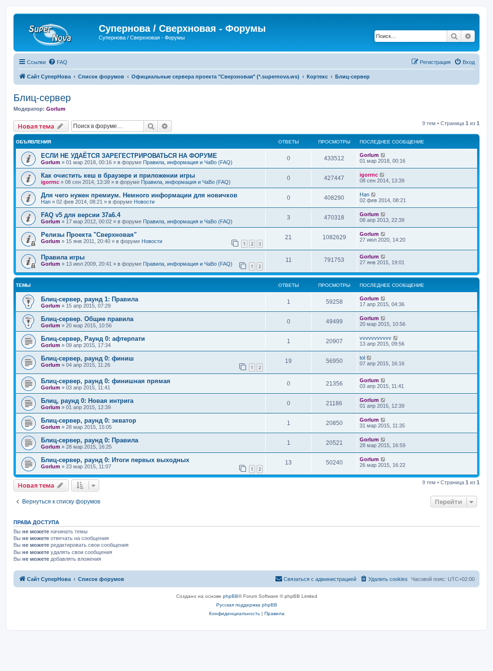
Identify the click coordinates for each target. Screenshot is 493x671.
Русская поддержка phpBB (246, 604)
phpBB (230, 596)
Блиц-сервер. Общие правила (87, 319)
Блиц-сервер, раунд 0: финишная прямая (105, 381)
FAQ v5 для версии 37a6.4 (80, 215)
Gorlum (55, 109)
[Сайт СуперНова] (57, 31)
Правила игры (63, 257)
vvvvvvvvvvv (375, 338)
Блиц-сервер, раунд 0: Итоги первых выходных (115, 460)
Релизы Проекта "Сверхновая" (89, 234)
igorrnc (50, 182)
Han (46, 202)
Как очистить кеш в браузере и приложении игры (118, 175)
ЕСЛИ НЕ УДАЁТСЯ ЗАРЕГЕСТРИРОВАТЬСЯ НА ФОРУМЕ (129, 155)
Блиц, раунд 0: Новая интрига (87, 400)
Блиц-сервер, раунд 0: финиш (87, 358)
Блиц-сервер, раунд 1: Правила (89, 299)
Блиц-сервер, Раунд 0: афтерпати (93, 338)
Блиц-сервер (42, 97)
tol (362, 358)
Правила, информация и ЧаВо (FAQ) (188, 162)
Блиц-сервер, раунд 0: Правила (89, 440)
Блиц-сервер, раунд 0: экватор (88, 420)
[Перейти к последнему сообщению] (383, 155)
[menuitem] (57, 62)
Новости (144, 202)
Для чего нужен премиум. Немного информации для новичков (139, 195)
